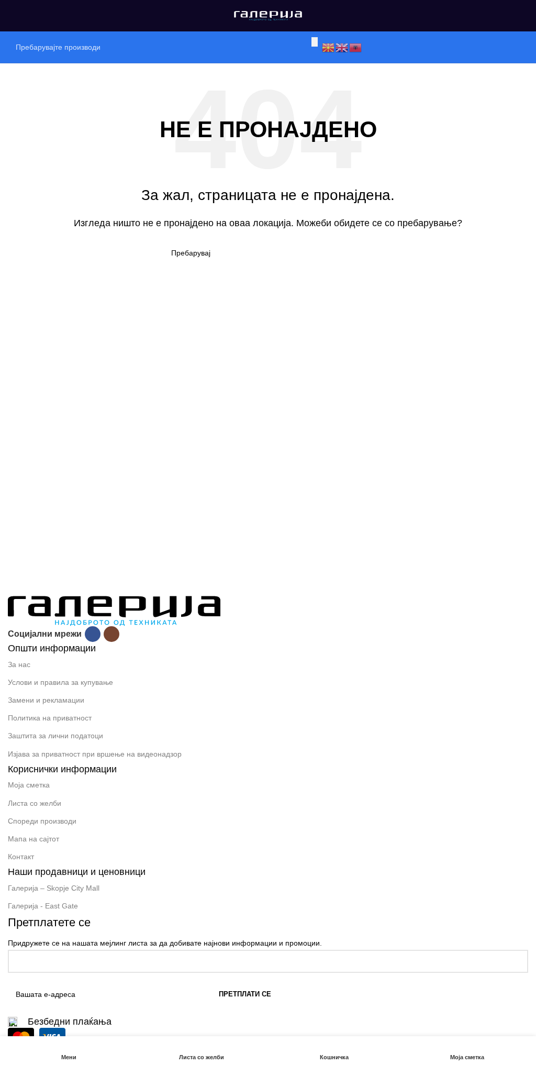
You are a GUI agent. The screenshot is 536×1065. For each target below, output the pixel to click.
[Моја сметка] (524, 15)
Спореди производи (42, 821)
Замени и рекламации (46, 700)
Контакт (21, 856)
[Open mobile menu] (12, 15)
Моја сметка (29, 785)
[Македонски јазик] (329, 46)
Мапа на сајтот (33, 839)
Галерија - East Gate (43, 906)
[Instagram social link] (111, 634)
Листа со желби (34, 803)
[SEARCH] (314, 42)
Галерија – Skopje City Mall (53, 888)
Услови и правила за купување (60, 682)
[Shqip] (356, 46)
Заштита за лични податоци (55, 735)
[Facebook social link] (92, 634)
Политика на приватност (50, 718)
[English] (342, 46)
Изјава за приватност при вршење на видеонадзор (95, 754)
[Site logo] (268, 14)
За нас (19, 664)
